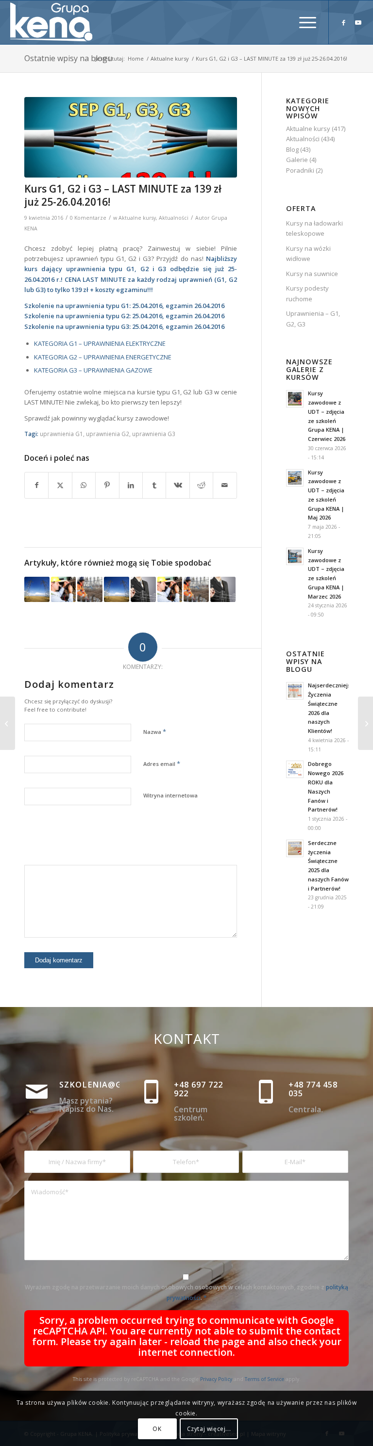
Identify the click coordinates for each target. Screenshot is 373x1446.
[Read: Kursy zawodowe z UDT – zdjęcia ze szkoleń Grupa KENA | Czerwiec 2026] (295, 398)
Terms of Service (264, 1379)
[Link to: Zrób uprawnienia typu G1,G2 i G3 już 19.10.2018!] (37, 589)
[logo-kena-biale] (54, 22)
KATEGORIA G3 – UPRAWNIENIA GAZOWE (93, 370)
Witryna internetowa (170, 795)
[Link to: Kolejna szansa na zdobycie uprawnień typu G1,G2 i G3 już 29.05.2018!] (143, 589)
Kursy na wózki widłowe (308, 253)
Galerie (297, 159)
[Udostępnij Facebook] (36, 485)
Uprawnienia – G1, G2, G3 (313, 318)
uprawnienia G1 (61, 434)
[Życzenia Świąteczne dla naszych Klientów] (7, 723)
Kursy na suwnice (312, 273)
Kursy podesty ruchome (307, 293)
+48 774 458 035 (313, 1089)
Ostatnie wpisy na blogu (68, 58)
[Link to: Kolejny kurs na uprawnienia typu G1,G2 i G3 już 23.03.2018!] (63, 589)
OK (157, 1429)
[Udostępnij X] (60, 485)
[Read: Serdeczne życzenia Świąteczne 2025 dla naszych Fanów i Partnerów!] (295, 848)
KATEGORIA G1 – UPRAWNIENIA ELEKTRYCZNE (100, 343)
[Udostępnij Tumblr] (154, 485)
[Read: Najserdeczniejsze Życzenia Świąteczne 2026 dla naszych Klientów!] (295, 690)
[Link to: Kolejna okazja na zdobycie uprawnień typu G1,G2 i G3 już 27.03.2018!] (116, 589)
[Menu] (302, 22)
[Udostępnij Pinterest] (107, 485)
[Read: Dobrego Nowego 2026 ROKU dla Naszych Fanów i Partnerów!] (295, 769)
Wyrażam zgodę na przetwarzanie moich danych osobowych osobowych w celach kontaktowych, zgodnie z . (186, 1292)
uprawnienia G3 (153, 434)
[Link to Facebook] (344, 22)
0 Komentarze (88, 217)
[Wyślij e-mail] (225, 485)
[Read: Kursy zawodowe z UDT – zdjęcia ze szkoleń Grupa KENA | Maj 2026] (295, 478)
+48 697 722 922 (198, 1089)
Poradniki (300, 170)
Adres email (161, 763)
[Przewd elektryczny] (130, 137)
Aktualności (173, 217)
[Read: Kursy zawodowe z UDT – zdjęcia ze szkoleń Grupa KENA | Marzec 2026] (295, 556)
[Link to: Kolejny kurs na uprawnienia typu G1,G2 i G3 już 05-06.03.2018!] (223, 589)
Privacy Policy (216, 1379)
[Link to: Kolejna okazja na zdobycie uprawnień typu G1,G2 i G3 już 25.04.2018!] (196, 589)
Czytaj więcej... (209, 1429)
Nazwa (154, 731)
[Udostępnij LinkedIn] (130, 485)
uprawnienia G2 (107, 434)
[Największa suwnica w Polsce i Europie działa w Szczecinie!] (365, 723)
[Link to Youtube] (358, 22)
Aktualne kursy (137, 217)
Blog (292, 149)
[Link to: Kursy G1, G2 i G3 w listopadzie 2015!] (170, 589)
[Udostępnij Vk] (177, 485)
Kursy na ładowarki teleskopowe (314, 228)
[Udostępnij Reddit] (201, 485)
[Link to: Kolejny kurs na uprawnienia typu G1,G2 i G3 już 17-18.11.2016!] (89, 589)
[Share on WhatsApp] (83, 485)
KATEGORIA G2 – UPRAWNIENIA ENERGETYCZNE (102, 357)
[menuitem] (302, 22)
